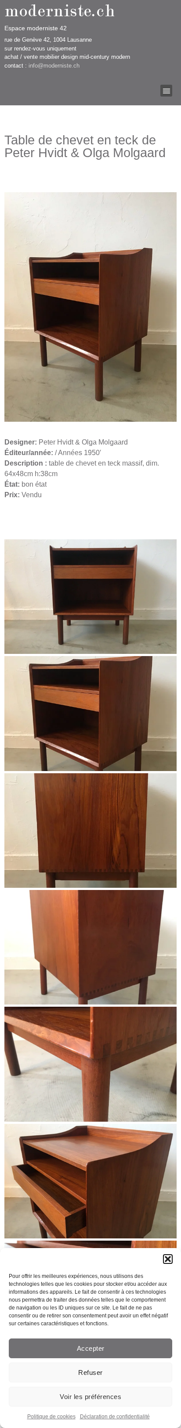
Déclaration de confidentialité (115, 1417)
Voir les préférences (90, 1396)
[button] (167, 1259)
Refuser (90, 1372)
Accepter (91, 1348)
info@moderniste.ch (54, 65)
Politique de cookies (51, 1417)
